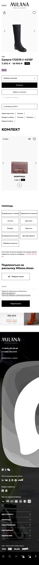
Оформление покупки (28, 213)
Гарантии (28, 228)
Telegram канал (17, 276)
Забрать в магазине (19, 92)
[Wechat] (8, 470)
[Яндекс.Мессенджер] (5, 470)
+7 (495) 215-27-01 (9, 352)
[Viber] (3, 470)
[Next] (34, 31)
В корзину (19, 85)
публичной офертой (8, 293)
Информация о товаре (10, 213)
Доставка (28, 221)
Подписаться (16, 304)
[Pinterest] (12, 480)
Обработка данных (10, 243)
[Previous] (5, 31)
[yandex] (3, 480)
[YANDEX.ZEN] (16, 480)
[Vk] (6, 480)
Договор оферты (29, 236)
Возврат (10, 228)
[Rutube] (3, 491)
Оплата (10, 221)
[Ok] (9, 480)
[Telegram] (6, 491)
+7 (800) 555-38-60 (10, 348)
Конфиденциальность (10, 236)
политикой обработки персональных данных (16, 295)
